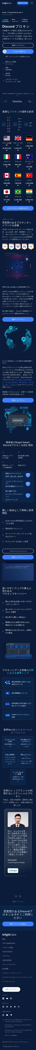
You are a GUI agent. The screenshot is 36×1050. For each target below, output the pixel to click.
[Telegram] (11, 1015)
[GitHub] (11, 998)
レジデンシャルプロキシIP (8, 124)
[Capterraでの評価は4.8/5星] (25, 20)
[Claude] (15, 1007)
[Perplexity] (7, 1007)
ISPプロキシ (23, 382)
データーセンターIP (20, 124)
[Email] (7, 1015)
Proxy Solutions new (15, 12)
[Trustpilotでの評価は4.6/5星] (5, 20)
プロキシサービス (19, 237)
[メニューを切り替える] (32, 3)
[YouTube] (7, 998)
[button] (11, 989)
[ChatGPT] (3, 1007)
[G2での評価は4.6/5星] (15, 20)
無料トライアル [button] (23, 3)
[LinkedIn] (3, 998)
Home (4, 12)
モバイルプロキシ (11, 382)
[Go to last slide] (16, 896)
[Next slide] (20, 896)
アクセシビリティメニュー (11, 1046)
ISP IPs (30, 124)
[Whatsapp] (3, 1015)
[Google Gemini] (11, 1007)
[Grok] (19, 1007)
